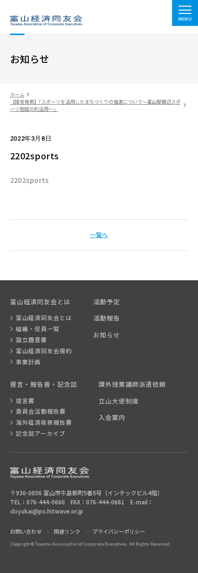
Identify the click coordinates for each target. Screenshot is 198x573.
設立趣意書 (31, 340)
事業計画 (28, 362)
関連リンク (67, 531)
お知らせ (106, 335)
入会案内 (112, 417)
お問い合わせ (26, 531)
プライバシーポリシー (118, 531)
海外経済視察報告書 (44, 422)
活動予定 (106, 302)
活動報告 (106, 318)
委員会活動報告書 (41, 411)
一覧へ (99, 234)
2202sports (29, 180)
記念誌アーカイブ (40, 433)
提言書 (25, 401)
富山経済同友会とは (44, 318)
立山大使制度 (119, 401)
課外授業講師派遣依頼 (132, 384)
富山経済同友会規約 (44, 351)
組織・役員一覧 (38, 329)
